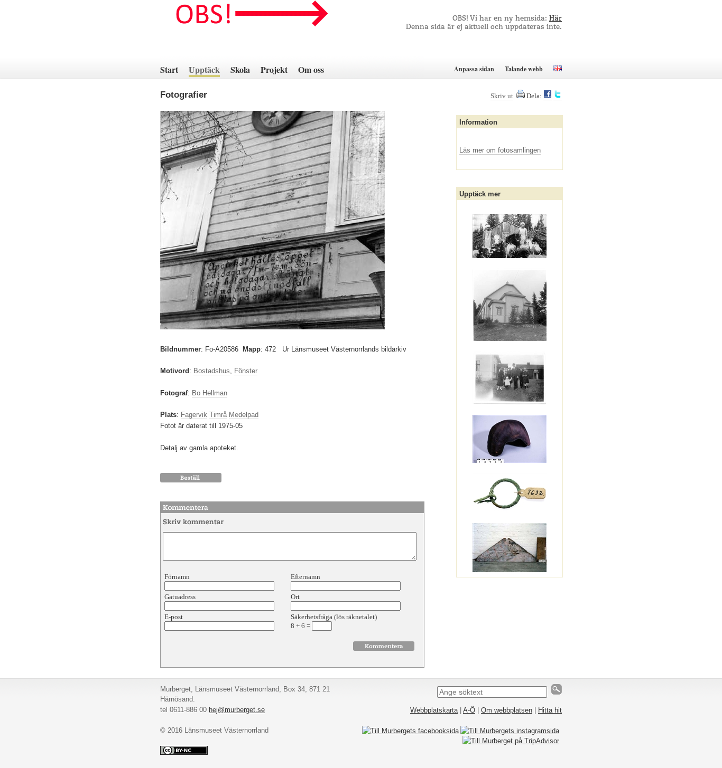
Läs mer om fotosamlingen (500, 150)
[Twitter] (557, 96)
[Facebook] (547, 96)
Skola (240, 69)
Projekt (274, 69)
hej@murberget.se (237, 710)
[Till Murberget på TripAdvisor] (510, 741)
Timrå (218, 415)
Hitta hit (550, 710)
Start (169, 69)
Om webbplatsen (506, 710)
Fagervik (194, 415)
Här (555, 18)
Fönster (245, 371)
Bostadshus (211, 371)
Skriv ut (501, 96)
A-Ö (469, 710)
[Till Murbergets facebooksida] (410, 731)
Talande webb (524, 68)
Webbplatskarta (434, 710)
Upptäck (204, 69)
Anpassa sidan (474, 68)
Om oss (311, 69)
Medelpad (243, 415)
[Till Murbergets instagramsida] (509, 731)
